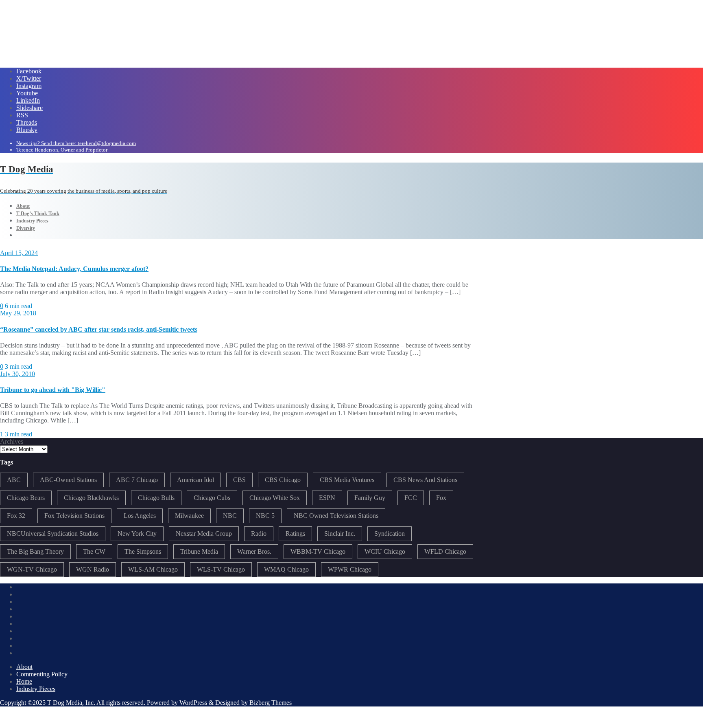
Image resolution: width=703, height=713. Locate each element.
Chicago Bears (26, 497)
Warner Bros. (254, 551)
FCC (410, 497)
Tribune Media (199, 551)
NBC (230, 515)
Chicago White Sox (274, 497)
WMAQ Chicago (286, 569)
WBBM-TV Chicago (317, 551)
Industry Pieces (35, 688)
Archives (11, 441)
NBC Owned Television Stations (336, 515)
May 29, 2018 (18, 313)
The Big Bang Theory (35, 551)
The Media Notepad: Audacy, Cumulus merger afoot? (74, 268)
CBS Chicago (283, 479)
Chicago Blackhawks (91, 497)
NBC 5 (265, 515)
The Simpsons (142, 551)
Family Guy (369, 497)
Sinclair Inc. (339, 533)
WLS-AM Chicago (153, 569)
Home (24, 681)
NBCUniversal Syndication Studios (52, 533)
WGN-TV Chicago (32, 569)
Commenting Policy (42, 674)
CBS (239, 479)
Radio (258, 533)
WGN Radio (92, 569)
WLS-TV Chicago (221, 569)
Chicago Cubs (212, 497)
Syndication (389, 533)
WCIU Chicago (385, 551)
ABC (14, 479)
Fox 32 (16, 515)
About (24, 666)
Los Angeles (140, 515)
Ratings (295, 533)
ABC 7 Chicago (137, 479)
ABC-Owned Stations (68, 479)
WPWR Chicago (349, 569)
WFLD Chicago (445, 551)
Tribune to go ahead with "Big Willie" (52, 389)
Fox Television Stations (74, 515)
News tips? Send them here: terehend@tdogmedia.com (76, 143)
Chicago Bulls (156, 497)
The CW (94, 551)
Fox (441, 497)
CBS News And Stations (425, 479)
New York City (137, 533)
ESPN (327, 497)
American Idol (195, 479)
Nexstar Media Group (204, 533)
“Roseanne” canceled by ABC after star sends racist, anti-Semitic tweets (98, 329)
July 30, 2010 (17, 373)
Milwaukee (189, 515)
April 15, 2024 (19, 252)
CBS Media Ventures (347, 479)
